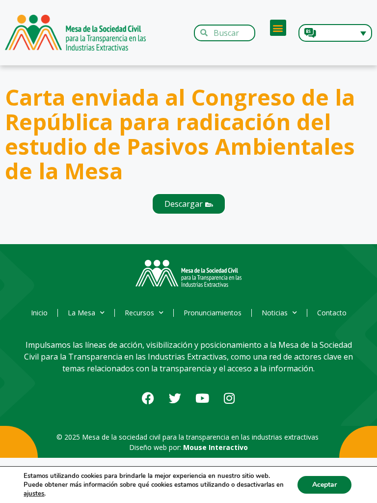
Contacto (332, 312)
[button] (278, 28)
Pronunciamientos (213, 312)
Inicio (39, 312)
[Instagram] (229, 398)
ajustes (34, 493)
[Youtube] (202, 398)
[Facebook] (148, 398)
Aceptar (324, 484)
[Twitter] (175, 398)
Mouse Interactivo (215, 447)
